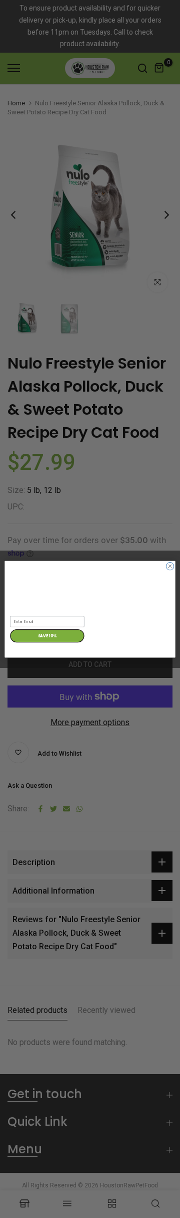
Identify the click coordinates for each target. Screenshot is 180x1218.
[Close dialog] (170, 566)
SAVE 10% (47, 635)
